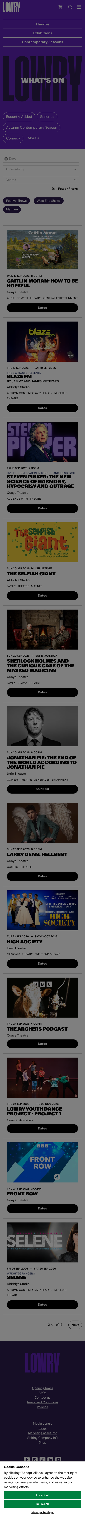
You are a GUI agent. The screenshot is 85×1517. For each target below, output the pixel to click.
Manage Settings (42, 1512)
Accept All (42, 1495)
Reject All (42, 1504)
